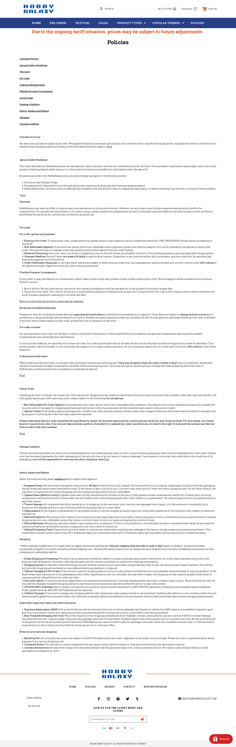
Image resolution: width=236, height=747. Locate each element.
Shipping (24, 117)
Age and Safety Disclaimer (33, 65)
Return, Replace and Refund (34, 110)
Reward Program (155, 686)
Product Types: (129, 23)
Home (36, 23)
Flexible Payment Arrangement (36, 91)
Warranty (24, 71)
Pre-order (24, 78)
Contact (129, 686)
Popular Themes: (166, 23)
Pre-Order (34, 697)
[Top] (109, 146)
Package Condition (29, 104)
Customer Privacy (29, 58)
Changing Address (29, 123)
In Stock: (82, 23)
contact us (59, 478)
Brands (110, 686)
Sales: (104, 23)
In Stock (34, 706)
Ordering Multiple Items (32, 84)
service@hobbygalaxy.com (199, 698)
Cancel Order (26, 97)
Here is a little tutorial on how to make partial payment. (51, 301)
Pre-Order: (58, 23)
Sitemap (141, 743)
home (72, 686)
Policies (197, 23)
